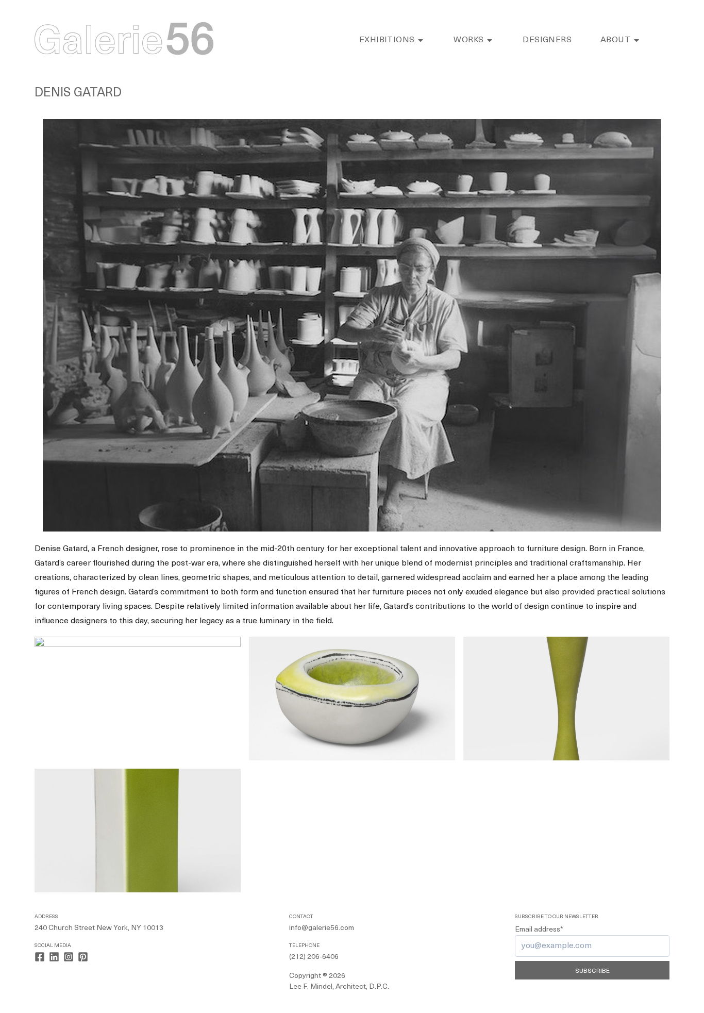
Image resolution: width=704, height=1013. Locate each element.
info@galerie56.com (321, 928)
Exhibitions (386, 40)
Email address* (539, 930)
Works (468, 40)
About (615, 40)
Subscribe (592, 971)
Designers (547, 40)
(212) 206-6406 (314, 957)
